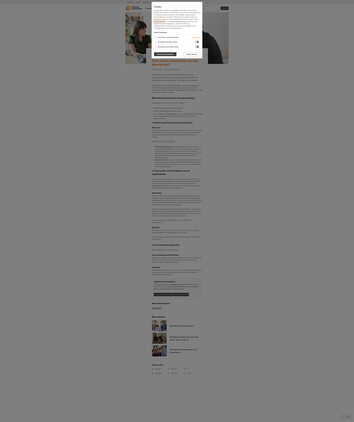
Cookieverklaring (159, 21)
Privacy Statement (176, 21)
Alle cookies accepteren (165, 54)
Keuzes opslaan (191, 54)
